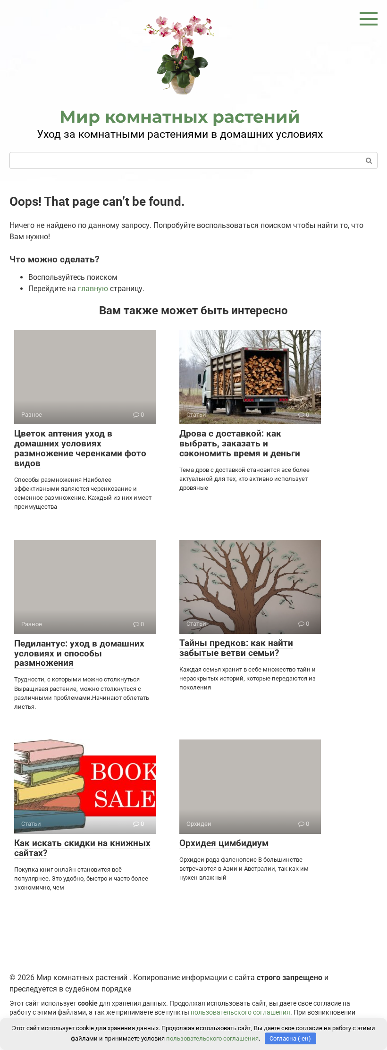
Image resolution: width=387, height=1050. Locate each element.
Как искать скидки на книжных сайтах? (82, 848)
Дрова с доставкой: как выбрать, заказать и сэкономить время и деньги (239, 443)
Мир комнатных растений (179, 116)
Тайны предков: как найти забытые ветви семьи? (236, 648)
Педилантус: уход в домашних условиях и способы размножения (79, 653)
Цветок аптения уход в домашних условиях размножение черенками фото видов (80, 448)
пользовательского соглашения (240, 1012)
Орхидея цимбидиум (224, 843)
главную (93, 288)
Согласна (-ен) (290, 1038)
